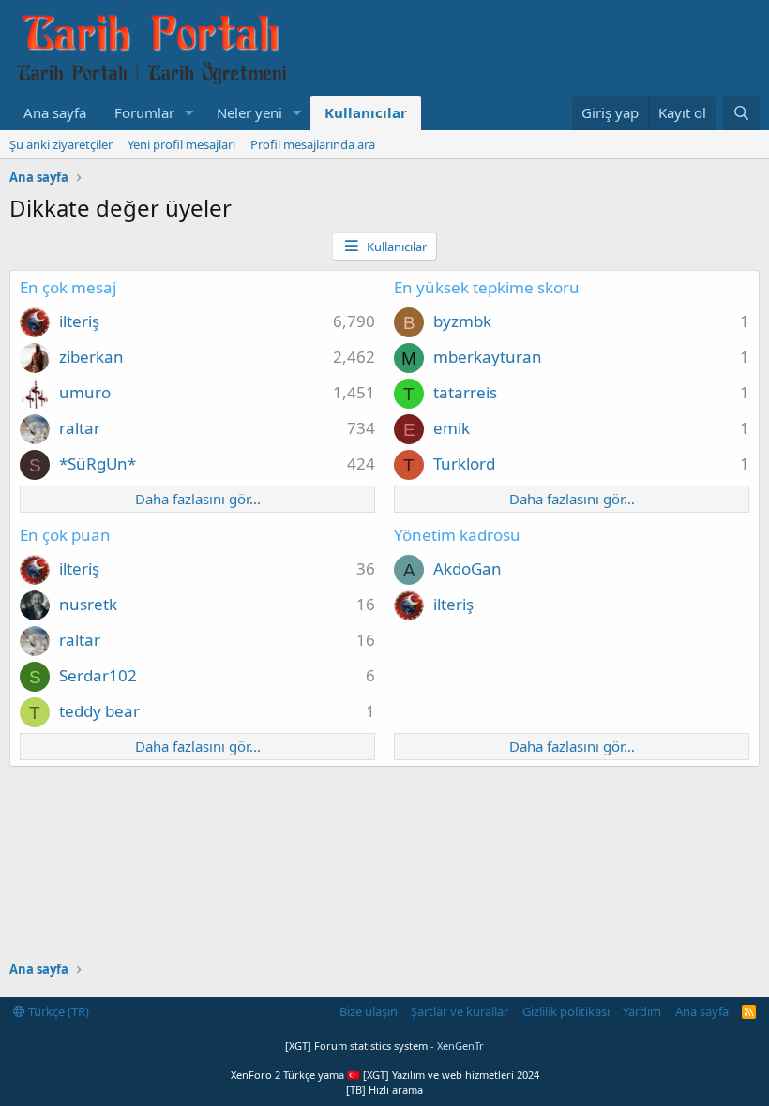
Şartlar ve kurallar (459, 1011)
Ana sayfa (54, 112)
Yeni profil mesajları (181, 144)
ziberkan (91, 356)
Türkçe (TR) (57, 1011)
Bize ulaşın (368, 1011)
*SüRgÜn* (97, 463)
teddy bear (99, 711)
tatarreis (465, 392)
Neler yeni (249, 112)
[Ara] (741, 113)
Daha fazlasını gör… (198, 498)
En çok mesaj (68, 287)
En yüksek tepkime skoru (487, 287)
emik (451, 428)
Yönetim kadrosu (457, 535)
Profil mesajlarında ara (312, 144)
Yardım (642, 1011)
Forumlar (144, 112)
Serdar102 (98, 675)
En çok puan (65, 535)
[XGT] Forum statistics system (384, 1046)
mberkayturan (487, 356)
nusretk (88, 604)
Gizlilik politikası (566, 1011)
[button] (189, 113)
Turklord (464, 463)
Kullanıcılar (365, 112)
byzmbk (462, 321)
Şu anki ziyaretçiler (61, 144)
